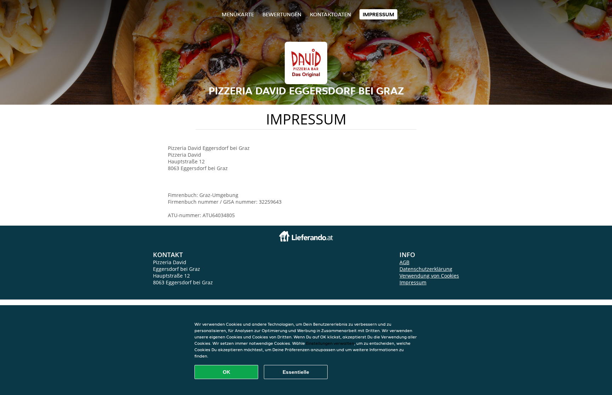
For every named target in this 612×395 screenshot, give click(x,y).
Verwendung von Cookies (429, 275)
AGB (404, 262)
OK (226, 372)
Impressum (378, 14)
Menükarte (238, 14)
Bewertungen (281, 14)
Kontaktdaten (330, 14)
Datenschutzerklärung (426, 269)
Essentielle (296, 372)
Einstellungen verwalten (330, 343)
